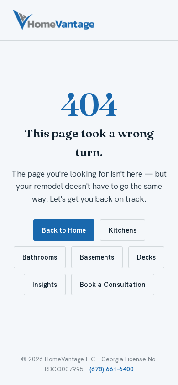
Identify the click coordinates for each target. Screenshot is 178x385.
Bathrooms (39, 257)
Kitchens (122, 230)
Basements (97, 257)
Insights (44, 284)
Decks (146, 257)
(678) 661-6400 (111, 369)
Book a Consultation (113, 284)
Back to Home (64, 230)
